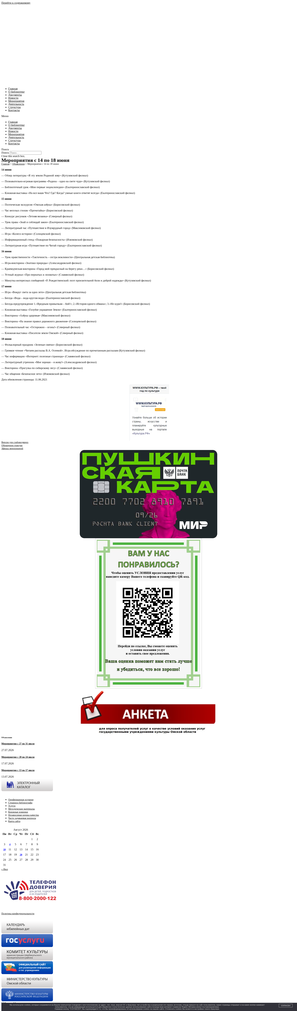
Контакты (14, 110)
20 (21, 854)
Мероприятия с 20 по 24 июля (18, 757)
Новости (13, 97)
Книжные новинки (18, 812)
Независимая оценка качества (23, 815)
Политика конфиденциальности (17, 913)
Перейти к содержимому (15, 2)
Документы (15, 94)
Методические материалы (21, 809)
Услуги (11, 806)
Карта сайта (14, 821)
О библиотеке (16, 91)
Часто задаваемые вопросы (22, 818)
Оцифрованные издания (20, 799)
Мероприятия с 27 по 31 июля (18, 743)
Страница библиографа (20, 802)
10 (4, 849)
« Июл (4, 869)
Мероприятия (16, 101)
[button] (148, 116)
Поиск (5, 152)
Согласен (285, 1006)
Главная (13, 88)
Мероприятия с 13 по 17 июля (18, 770)
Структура (14, 107)
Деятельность (16, 104)
